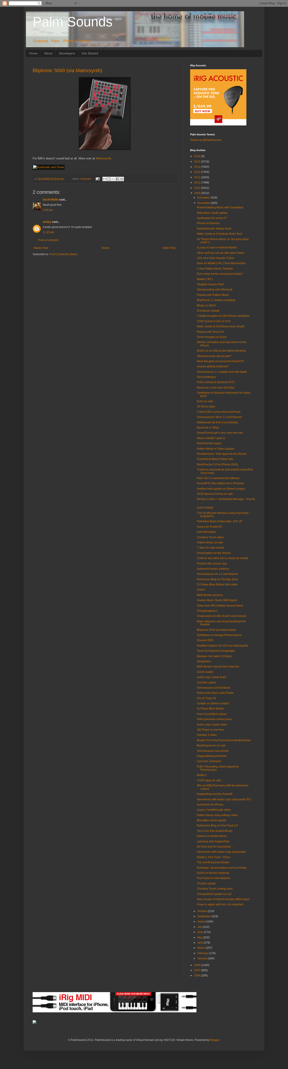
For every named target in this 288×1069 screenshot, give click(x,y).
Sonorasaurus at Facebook (213, 687)
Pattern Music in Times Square (215, 448)
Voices (201, 589)
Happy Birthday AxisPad (211, 756)
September (204, 916)
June (200, 932)
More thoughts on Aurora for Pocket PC (220, 361)
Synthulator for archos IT (212, 218)
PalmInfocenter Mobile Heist (214, 228)
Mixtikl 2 (202, 775)
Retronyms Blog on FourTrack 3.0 (217, 825)
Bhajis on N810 (206, 305)
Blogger (214, 1040)
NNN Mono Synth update (212, 212)
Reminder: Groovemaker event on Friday (222, 867)
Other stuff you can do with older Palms (220, 252)
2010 (197, 188)
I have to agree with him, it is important (220, 904)
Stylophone (204, 661)
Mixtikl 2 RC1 (205, 279)
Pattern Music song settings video (217, 815)
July (200, 926)
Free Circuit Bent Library (212, 714)
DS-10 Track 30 (206, 698)
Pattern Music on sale (210, 542)
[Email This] (104, 179)
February (203, 953)
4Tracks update (206, 883)
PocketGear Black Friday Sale (215, 459)
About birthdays (206, 377)
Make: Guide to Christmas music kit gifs (221, 326)
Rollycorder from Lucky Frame (215, 692)
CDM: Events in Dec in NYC (214, 321)
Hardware (85, 178)
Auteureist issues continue (213, 568)
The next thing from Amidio (213, 862)
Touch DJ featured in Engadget (216, 650)
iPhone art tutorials (208, 223)
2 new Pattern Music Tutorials (215, 268)
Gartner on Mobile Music (212, 836)
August (202, 921)
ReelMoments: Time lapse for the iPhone (222, 453)
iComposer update (208, 310)
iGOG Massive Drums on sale (215, 493)
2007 (197, 970)
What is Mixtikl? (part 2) (211, 438)
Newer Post (41, 248)
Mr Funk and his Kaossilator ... (215, 846)
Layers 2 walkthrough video (214, 809)
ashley (47, 221)
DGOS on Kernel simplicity (213, 873)
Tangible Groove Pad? (210, 284)
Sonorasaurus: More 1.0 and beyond (219, 417)
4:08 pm (48, 210)
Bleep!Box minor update (211, 820)
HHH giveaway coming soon (214, 719)
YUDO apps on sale (209, 780)
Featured (40, 41)
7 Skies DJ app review (210, 547)
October (202, 911)
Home (33, 53)
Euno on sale (205, 401)
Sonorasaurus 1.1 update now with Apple (222, 371)
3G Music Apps (206, 406)
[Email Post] (97, 178)
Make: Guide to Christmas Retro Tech (219, 233)
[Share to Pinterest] (121, 179)
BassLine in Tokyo (208, 427)
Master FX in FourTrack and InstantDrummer (224, 740)
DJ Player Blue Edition (210, 708)
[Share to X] (113, 179)
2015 (197, 161)
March (201, 947)
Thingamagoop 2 (207, 610)
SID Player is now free (210, 729)
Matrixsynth (103, 158)
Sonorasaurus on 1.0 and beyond (217, 574)
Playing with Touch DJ (210, 331)
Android (83, 41)
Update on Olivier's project (213, 703)
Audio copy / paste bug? (211, 677)
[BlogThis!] (109, 179)
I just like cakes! (206, 682)
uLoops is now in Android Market (217, 247)
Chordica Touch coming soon (215, 888)
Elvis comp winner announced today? (220, 273)
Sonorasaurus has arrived (213, 750)
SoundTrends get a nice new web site (220, 432)
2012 (197, 177)
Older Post (169, 248)
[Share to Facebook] (117, 179)
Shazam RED (205, 640)
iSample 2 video (207, 734)
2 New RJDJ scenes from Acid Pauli (219, 411)
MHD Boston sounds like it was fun (218, 666)
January (202, 958)
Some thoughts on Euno (211, 337)
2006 (197, 975)
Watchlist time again (209, 443)
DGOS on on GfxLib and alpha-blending (221, 350)
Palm (55, 41)
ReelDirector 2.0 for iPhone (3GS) (217, 464)
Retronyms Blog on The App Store (217, 579)
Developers (67, 53)
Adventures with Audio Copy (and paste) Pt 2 (224, 799)
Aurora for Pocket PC (210, 526)
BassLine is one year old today (215, 387)
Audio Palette (205, 507)
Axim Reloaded (206, 531)
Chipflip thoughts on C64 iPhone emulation (223, 315)
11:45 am (48, 232)
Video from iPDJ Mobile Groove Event (220, 605)
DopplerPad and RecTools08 (214, 794)
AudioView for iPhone (210, 804)
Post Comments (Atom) (63, 254)
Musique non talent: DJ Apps (214, 656)
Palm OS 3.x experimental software (218, 478)
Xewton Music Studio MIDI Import (217, 600)
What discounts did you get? (214, 356)
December (204, 197)
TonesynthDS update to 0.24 (214, 894)
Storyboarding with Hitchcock (214, 289)
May (200, 937)
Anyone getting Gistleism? (213, 366)
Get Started (90, 53)
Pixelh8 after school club (212, 563)
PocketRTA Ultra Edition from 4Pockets (220, 483)
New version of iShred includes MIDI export (223, 899)
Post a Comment (48, 240)
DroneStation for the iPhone (214, 553)
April (200, 942)
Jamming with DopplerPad (213, 841)
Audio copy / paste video (212, 724)
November (204, 203)
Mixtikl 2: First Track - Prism (213, 857)
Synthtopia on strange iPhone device (219, 635)
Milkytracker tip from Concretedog (217, 422)
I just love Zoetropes (209, 761)
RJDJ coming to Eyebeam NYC (216, 382)
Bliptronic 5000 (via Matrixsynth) (67, 70)
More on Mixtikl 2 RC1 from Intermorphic (221, 263)
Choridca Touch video (210, 537)
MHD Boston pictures (210, 595)
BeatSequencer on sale (211, 745)
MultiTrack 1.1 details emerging (216, 300)
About (48, 53)
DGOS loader (205, 672)
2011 (197, 182)
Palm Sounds (72, 21)
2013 (197, 172)
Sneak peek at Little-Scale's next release (221, 616)
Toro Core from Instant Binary (214, 830)
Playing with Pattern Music (213, 295)
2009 (197, 193)
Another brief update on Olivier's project (221, 488)
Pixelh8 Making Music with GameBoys (220, 207)
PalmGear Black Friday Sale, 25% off (219, 521)
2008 (197, 965)
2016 (197, 156)
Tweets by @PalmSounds (205, 140)
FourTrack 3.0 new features (213, 878)
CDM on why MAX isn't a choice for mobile (222, 558)
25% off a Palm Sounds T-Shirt (215, 258)
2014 (197, 166)
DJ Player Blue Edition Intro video (217, 584)
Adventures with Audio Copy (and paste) (221, 851)
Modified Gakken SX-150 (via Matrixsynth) (222, 645)
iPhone (68, 41)
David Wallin (50, 199)
